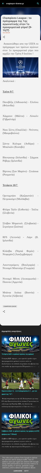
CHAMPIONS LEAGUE (9, 306)
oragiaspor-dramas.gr (15, 4)
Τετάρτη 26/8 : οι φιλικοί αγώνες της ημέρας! (18, 354)
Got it (26, 471)
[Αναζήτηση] (38, 3)
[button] (4, 37)
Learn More (18, 471)
